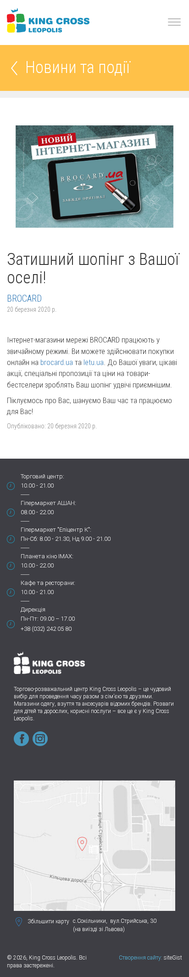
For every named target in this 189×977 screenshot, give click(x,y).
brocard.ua (56, 362)
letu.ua (93, 362)
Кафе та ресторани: (48, 582)
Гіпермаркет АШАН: (48, 503)
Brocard (24, 298)
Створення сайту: (140, 958)
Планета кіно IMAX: (47, 556)
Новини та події (77, 68)
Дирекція (33, 609)
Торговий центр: (42, 476)
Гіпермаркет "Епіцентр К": (56, 529)
